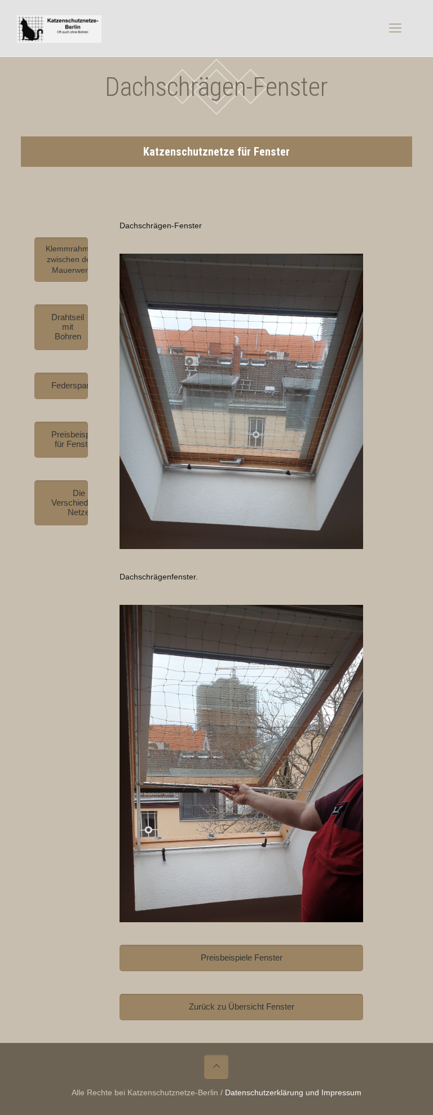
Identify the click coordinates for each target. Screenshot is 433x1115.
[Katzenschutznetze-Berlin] (59, 28)
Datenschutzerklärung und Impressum (293, 1092)
